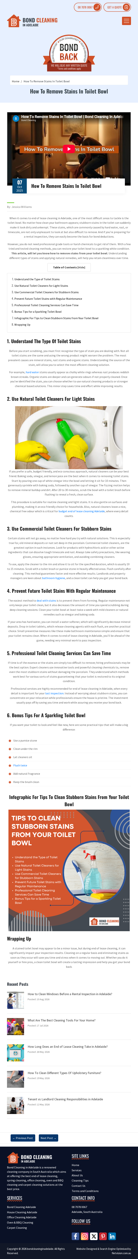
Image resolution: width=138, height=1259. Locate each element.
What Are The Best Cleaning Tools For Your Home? (61, 1020)
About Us (77, 1175)
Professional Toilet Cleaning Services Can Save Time (46, 305)
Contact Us (78, 1185)
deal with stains (46, 600)
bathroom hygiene (53, 578)
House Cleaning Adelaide (22, 1212)
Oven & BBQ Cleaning (20, 1222)
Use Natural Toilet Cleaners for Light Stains (41, 285)
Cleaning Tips (80, 1180)
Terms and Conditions (85, 1191)
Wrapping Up (22, 324)
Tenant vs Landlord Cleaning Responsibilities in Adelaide (65, 1099)
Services (77, 1170)
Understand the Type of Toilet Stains (37, 279)
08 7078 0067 (85, 7)
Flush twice (20, 765)
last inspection (54, 693)
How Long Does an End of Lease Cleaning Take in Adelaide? (68, 1046)
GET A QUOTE (114, 7)
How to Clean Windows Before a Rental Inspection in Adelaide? (70, 994)
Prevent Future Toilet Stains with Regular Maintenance (48, 298)
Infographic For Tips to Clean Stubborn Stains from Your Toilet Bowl (56, 318)
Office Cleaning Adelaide (21, 1217)
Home (15, 81)
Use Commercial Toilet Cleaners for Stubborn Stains (46, 292)
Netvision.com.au (121, 1253)
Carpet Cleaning (17, 1227)
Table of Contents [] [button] (69, 267)
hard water (32, 372)
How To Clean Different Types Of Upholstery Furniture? (64, 1073)
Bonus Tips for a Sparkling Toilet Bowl (38, 311)
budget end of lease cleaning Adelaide (82, 511)
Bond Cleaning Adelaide (21, 1207)
